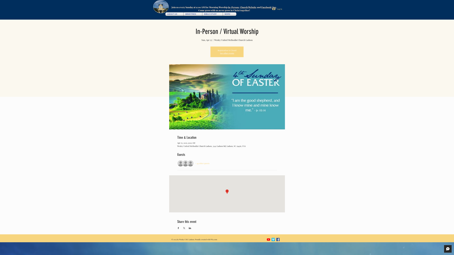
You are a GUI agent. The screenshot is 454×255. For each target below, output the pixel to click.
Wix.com (214, 239)
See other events (227, 53)
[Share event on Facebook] (178, 228)
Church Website (248, 7)
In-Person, (233, 7)
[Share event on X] (184, 228)
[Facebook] (278, 239)
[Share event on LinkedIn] (190, 228)
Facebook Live (268, 7)
